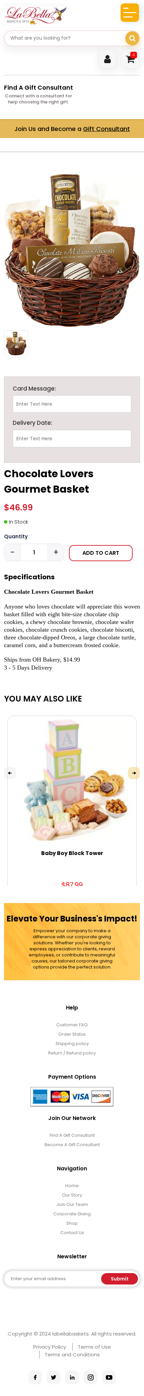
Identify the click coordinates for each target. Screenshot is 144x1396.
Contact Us (72, 1232)
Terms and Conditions (72, 1354)
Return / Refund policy (72, 1053)
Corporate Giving (72, 1214)
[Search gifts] (132, 38)
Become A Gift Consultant (72, 1144)
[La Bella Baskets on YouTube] (109, 1377)
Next (134, 773)
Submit (120, 1278)
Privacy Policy (49, 1346)
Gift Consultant (106, 129)
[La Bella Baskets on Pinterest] (72, 1377)
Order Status (72, 1034)
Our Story (72, 1195)
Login (107, 59)
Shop (72, 1223)
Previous (10, 773)
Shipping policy (72, 1043)
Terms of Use (94, 1346)
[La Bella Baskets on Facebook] (35, 1377)
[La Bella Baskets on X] (54, 1377)
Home (72, 1185)
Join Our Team (72, 1204)
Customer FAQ (72, 1025)
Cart (134, 54)
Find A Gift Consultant (38, 87)
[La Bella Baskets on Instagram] (90, 1377)
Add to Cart (100, 553)
